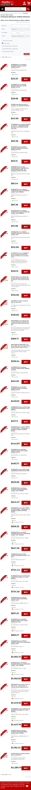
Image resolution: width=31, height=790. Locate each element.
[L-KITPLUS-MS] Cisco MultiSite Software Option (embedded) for (20, 754)
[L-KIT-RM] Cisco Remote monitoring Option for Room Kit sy (19, 301)
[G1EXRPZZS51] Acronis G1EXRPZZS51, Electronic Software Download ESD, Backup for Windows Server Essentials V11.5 (20, 255)
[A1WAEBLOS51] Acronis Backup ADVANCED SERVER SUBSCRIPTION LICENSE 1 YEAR (19, 599)
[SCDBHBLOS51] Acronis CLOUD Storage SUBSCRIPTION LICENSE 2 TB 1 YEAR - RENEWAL (20, 710)
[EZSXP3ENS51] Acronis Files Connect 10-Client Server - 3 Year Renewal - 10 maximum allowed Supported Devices (20, 686)
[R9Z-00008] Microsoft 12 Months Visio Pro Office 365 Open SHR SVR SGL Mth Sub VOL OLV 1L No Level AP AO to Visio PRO (20, 322)
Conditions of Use (7, 784)
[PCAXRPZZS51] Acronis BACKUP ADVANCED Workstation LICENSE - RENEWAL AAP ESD (19, 86)
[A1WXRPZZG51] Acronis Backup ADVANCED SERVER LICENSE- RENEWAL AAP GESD (20, 368)
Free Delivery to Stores (8, 51)
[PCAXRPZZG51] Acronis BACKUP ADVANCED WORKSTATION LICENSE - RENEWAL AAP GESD (19, 148)
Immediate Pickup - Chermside (10, 46)
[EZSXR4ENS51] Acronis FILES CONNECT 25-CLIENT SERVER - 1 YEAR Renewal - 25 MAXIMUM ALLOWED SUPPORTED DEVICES (20, 510)
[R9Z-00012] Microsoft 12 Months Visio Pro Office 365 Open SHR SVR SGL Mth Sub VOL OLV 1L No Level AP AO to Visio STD (20, 279)
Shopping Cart (29, 3)
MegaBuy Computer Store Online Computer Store (14, 785)
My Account (25, 3)
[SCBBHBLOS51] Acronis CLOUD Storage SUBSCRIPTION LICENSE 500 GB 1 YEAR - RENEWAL (20, 408)
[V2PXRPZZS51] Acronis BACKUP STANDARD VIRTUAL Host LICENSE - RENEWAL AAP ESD (19, 388)
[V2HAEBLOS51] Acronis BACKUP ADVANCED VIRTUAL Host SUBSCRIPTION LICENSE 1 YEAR (20, 642)
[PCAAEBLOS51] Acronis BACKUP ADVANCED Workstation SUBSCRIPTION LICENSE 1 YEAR (20, 233)
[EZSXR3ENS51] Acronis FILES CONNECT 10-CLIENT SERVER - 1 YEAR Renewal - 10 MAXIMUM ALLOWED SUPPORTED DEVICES (20, 429)
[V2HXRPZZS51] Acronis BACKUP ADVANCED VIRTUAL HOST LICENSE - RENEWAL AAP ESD (19, 451)
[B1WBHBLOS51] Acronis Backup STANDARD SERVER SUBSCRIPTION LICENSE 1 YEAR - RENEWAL (19, 489)
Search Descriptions (7, 40)
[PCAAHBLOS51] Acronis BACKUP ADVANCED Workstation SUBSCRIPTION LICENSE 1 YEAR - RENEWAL (20, 212)
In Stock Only (6, 43)
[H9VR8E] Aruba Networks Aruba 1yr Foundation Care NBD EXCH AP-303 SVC (20, 105)
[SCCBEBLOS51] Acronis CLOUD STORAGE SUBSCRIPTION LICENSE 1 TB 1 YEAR (20, 555)
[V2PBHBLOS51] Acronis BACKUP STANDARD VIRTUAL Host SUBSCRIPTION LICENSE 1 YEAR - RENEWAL (20, 534)
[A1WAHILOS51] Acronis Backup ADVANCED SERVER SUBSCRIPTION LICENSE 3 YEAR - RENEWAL (19, 732)
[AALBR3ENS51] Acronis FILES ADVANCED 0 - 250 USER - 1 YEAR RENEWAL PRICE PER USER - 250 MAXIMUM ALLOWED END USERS (20, 126)
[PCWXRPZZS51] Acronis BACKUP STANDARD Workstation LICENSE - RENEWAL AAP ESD (19, 66)
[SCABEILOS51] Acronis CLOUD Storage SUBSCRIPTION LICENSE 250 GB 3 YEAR (20, 470)
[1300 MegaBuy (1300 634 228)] (12, 3)
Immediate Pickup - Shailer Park (10, 48)
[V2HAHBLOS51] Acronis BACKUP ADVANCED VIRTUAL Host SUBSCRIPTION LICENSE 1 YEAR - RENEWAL (20, 664)
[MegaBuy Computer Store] (6, 3)
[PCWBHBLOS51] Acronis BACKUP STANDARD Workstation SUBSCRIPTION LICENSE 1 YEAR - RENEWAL (20, 191)
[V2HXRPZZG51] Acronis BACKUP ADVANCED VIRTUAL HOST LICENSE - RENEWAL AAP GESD (19, 621)
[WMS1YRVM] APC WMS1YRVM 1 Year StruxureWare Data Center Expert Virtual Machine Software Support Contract (20, 346)
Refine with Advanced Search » (23, 22)
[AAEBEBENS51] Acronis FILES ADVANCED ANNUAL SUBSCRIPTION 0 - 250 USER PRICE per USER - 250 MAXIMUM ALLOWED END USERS (20, 168)
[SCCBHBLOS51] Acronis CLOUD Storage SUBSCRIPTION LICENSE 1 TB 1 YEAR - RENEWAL (20, 577)
